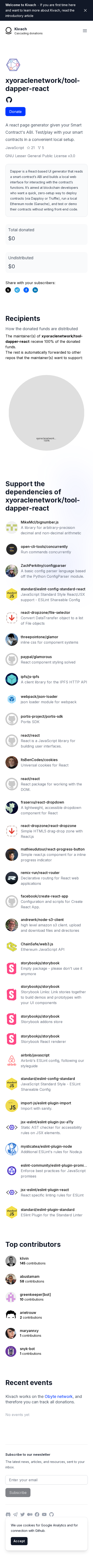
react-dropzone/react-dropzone (48, 825)
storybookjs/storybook (40, 963)
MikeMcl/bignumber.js (39, 522)
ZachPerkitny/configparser (43, 565)
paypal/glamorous (36, 656)
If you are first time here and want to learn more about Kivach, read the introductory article (40, 10)
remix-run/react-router (40, 872)
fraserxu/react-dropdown (42, 802)
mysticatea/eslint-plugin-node (46, 1146)
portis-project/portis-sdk (42, 716)
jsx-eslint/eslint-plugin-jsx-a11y (47, 1122)
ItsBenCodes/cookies (39, 759)
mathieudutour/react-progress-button (53, 849)
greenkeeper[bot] (35, 1294)
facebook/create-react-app (44, 896)
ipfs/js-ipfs (30, 676)
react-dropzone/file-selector (45, 612)
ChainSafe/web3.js (37, 944)
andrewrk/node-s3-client (42, 919)
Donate (15, 111)
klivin (24, 1258)
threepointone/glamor (39, 637)
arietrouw (28, 1312)
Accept (19, 1541)
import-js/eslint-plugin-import (46, 1103)
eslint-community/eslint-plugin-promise (53, 1165)
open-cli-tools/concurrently (44, 546)
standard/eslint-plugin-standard (47, 1209)
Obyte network (59, 1396)
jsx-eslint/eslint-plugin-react (45, 1189)
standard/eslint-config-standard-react (53, 589)
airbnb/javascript (35, 1055)
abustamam (30, 1276)
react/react (30, 735)
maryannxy (29, 1330)
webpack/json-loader (39, 696)
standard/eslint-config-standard (48, 1078)
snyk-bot (27, 1348)
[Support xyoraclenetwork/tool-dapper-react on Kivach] (26, 290)
